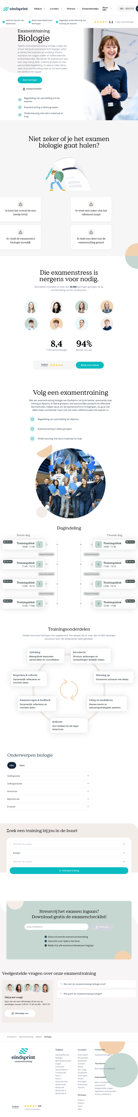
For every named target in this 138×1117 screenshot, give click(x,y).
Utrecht (81, 1087)
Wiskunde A (60, 1090)
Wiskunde (59, 1087)
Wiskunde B (60, 1093)
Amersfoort (83, 1055)
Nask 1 (58, 1075)
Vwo (79, 1109)
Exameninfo (100, 1085)
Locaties (54, 8)
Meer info (105, 8)
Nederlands (60, 1084)
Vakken (38, 8)
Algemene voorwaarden (105, 1091)
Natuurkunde (61, 1081)
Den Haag (82, 1069)
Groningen (82, 1075)
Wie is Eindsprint (102, 1082)
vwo (12, 765)
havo (22, 765)
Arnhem (81, 1063)
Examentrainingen (103, 1055)
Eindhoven (82, 1072)
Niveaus (71, 8)
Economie (59, 1066)
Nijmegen (82, 1081)
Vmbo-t (81, 1103)
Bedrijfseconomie (63, 1060)
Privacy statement (103, 1094)
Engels (58, 1063)
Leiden (81, 1078)
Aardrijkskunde (62, 1055)
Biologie (59, 1057)
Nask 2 (58, 1078)
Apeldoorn (82, 1060)
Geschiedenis (61, 1069)
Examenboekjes (90, 8)
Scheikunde (60, 1072)
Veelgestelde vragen (104, 1088)
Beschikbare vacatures (105, 1068)
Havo (80, 1106)
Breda (80, 1066)
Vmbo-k (81, 1100)
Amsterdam (83, 1057)
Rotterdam (82, 1084)
